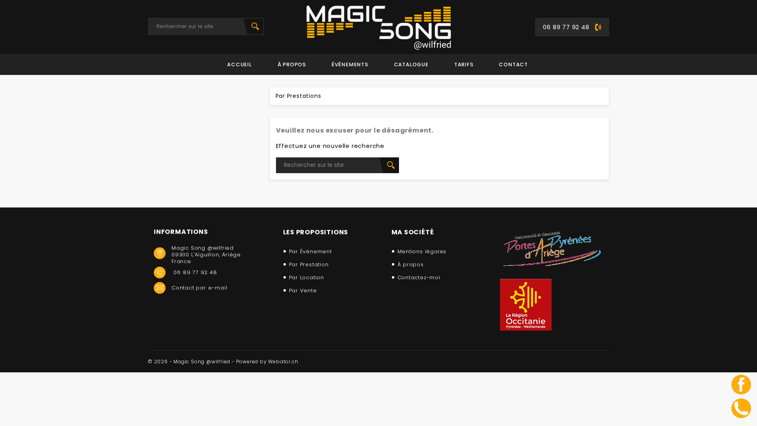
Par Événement (310, 251)
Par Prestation (309, 264)
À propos (292, 64)
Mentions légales (422, 251)
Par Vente (303, 290)
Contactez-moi (418, 277)
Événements (350, 64)
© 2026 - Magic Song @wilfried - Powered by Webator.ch (223, 361)
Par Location (306, 277)
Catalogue (411, 64)
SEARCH (255, 26)
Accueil (239, 64)
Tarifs (464, 64)
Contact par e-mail (199, 287)
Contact (513, 64)
